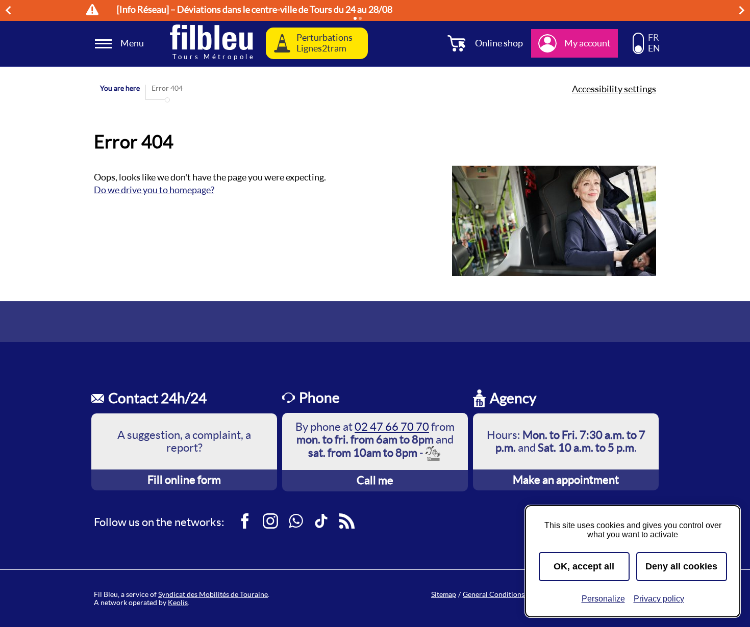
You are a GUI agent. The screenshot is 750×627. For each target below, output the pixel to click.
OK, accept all (584, 566)
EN (654, 48)
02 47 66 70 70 (392, 427)
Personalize (603, 598)
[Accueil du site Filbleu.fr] (211, 43)
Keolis (178, 602)
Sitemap (443, 594)
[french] (638, 39)
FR (653, 38)
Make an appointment (566, 480)
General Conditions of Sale (505, 594)
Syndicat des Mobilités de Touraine (213, 594)
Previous (9, 10)
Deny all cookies (681, 566)
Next (743, 10)
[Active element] (355, 18)
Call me (375, 480)
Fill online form (184, 480)
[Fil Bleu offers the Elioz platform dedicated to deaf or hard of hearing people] (434, 453)
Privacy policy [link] (659, 598)
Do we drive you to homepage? (154, 190)
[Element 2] (360, 18)
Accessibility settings (614, 89)
